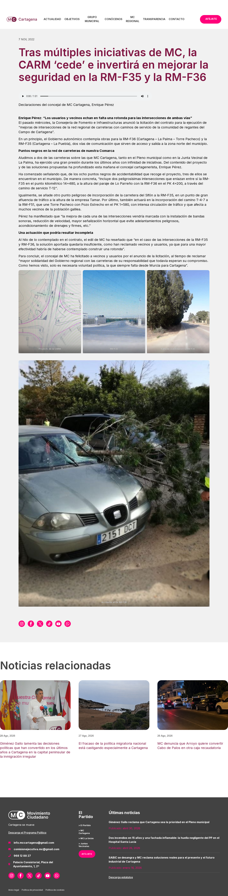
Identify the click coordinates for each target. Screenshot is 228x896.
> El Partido (85, 825)
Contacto (176, 19)
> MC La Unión (86, 838)
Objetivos (72, 19)
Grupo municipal (92, 19)
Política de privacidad (32, 890)
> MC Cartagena (84, 831)
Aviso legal (13, 890)
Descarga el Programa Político (27, 832)
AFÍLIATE (87, 854)
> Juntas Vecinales (84, 844)
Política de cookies (55, 890)
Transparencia (154, 19)
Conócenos (113, 19)
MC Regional (132, 19)
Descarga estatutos (121, 877)
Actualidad (52, 19)
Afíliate (211, 18)
